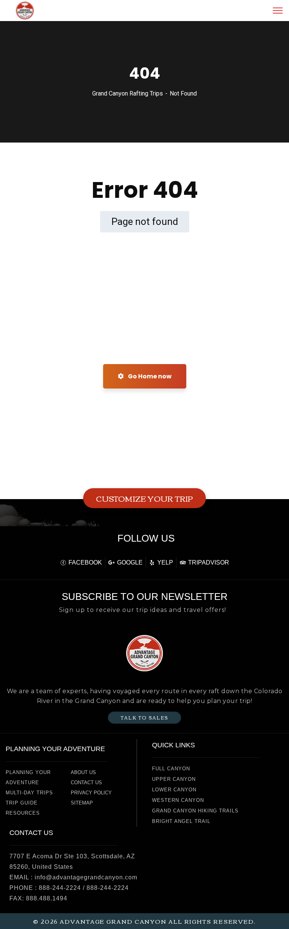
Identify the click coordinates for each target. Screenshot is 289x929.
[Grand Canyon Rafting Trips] (24, 10)
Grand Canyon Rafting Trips (127, 93)
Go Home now (149, 376)
